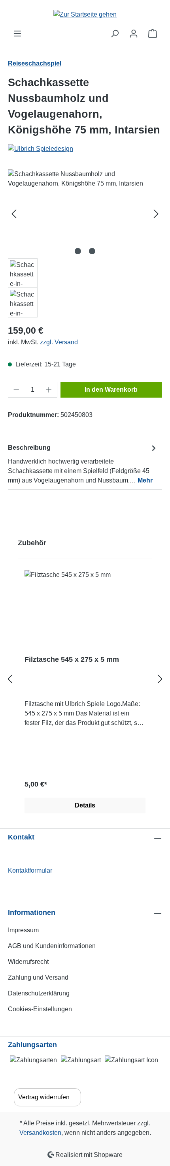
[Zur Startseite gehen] (85, 14)
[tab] (83, 463)
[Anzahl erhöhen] (49, 390)
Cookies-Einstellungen (40, 1009)
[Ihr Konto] (133, 33)
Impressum (23, 930)
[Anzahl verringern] (16, 390)
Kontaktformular (30, 870)
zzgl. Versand (59, 342)
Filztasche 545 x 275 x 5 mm (72, 659)
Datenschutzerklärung (39, 993)
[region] (85, 243)
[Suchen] (114, 33)
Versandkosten (40, 1132)
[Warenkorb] (152, 33)
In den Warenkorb (111, 389)
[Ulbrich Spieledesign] (85, 149)
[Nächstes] (156, 214)
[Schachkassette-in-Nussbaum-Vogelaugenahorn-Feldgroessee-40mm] (85, 213)
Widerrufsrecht (28, 961)
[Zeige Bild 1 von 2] (78, 251)
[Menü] (17, 33)
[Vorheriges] (14, 214)
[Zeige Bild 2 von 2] (92, 251)
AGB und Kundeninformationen (52, 946)
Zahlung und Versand (38, 977)
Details (85, 805)
